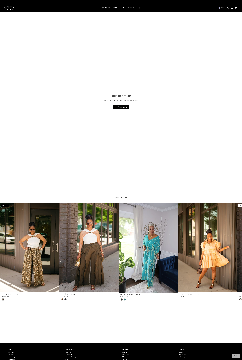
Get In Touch (182, 357)
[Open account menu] (232, 8)
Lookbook (124, 352)
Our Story (181, 352)
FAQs (66, 359)
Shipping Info (69, 355)
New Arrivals (11, 352)
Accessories (11, 359)
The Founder (182, 355)
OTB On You (125, 357)
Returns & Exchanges (71, 357)
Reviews (124, 359)
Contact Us (68, 352)
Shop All (10, 355)
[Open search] (228, 8)
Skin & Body (11, 357)
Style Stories (125, 355)
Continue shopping (121, 107)
